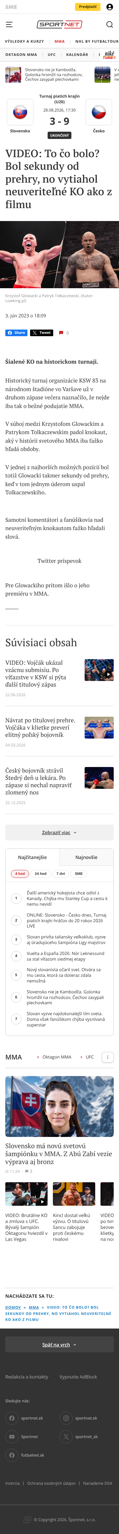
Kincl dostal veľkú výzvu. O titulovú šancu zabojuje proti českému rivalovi (71, 1227)
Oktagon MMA (57, 1057)
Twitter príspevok (60, 560)
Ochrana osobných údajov (51, 1483)
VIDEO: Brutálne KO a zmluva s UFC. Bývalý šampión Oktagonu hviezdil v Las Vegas (26, 1227)
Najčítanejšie (32, 857)
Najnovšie (86, 857)
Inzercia (12, 1483)
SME (79, 874)
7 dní (61, 874)
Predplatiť (88, 6)
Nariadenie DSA (97, 1483)
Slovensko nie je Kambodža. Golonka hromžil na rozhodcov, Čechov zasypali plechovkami (54, 75)
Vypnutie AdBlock (78, 1377)
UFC (90, 1057)
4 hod (20, 874)
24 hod (40, 874)
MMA (34, 1307)
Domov (13, 1307)
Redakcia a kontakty (26, 1377)
